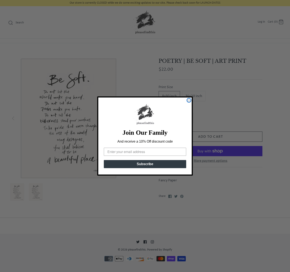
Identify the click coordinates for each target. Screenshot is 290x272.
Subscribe (145, 164)
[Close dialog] (189, 100)
